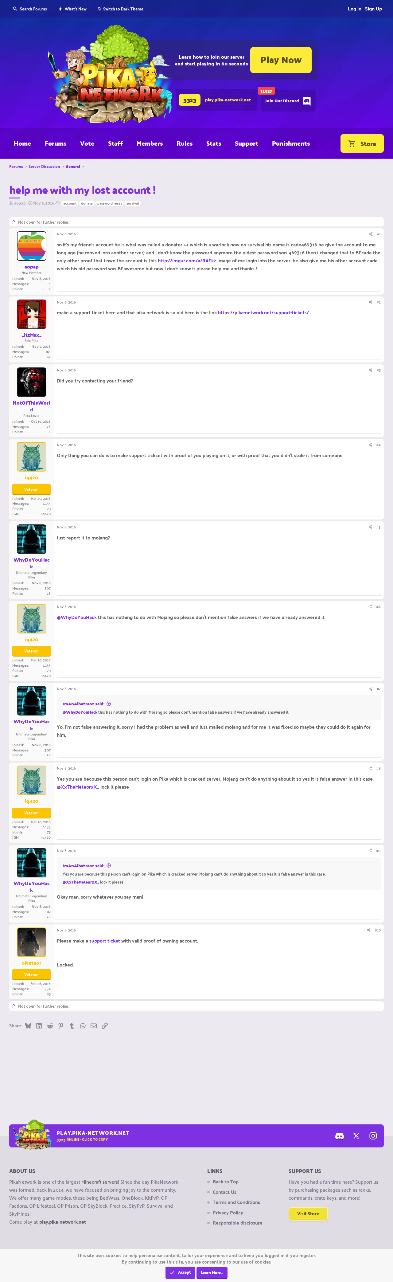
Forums (55, 143)
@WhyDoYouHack (77, 617)
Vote (87, 143)
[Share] (371, 233)
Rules (185, 143)
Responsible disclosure (238, 1223)
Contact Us (224, 1192)
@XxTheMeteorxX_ (78, 786)
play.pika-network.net (62, 1221)
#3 (379, 370)
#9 (378, 850)
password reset (109, 203)
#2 (379, 302)
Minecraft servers (99, 1181)
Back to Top (226, 1182)
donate (87, 203)
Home (22, 143)
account (69, 203)
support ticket (104, 940)
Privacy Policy (228, 1213)
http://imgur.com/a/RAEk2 (187, 260)
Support (246, 143)
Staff (115, 143)
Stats (213, 143)
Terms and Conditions (236, 1202)
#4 (378, 444)
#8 (378, 768)
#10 (378, 930)
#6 (378, 606)
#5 (378, 526)
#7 (379, 688)
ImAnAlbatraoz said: (83, 704)
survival (132, 203)
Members (150, 143)
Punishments (291, 143)
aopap (20, 203)
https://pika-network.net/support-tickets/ (263, 312)
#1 (379, 233)
